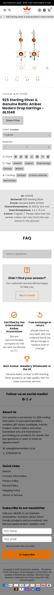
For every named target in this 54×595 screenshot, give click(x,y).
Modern (19, 168)
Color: (10, 129)
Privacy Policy (10, 481)
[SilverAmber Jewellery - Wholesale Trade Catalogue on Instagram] (27, 399)
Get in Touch (27, 295)
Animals (17, 163)
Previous (5, 48)
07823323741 (12, 453)
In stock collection (38, 175)
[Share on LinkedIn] (37, 157)
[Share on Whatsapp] (32, 157)
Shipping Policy (11, 490)
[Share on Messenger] (48, 157)
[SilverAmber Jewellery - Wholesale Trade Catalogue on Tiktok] (30, 399)
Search (6, 471)
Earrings (7, 94)
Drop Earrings (43, 163)
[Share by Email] (42, 157)
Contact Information (14, 476)
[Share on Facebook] (16, 157)
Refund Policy (10, 485)
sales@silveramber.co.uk (19, 448)
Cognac (29, 163)
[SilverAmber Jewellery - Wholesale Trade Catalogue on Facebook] (23, 399)
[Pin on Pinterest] (26, 157)
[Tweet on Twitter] (21, 157)
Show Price (13, 120)
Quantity (7, 141)
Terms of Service (12, 495)
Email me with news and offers (20, 546)
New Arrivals (10, 180)
